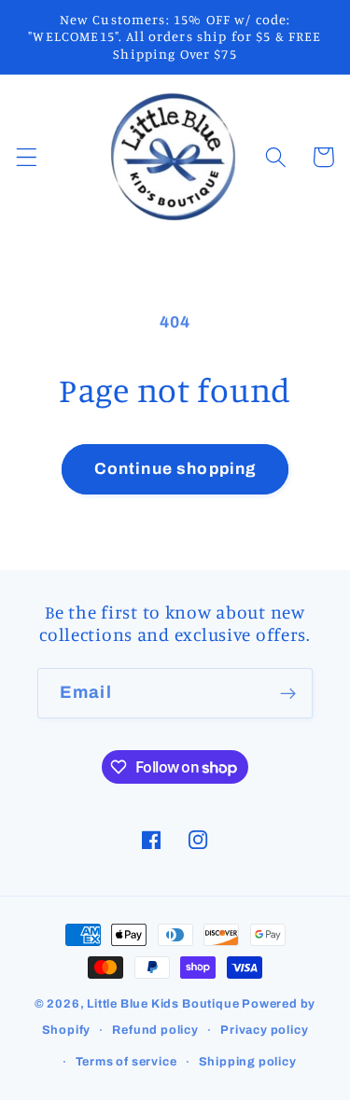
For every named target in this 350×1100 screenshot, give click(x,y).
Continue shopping (175, 469)
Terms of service (126, 1061)
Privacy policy (264, 1030)
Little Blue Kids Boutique (163, 1003)
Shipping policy (248, 1061)
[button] (26, 157)
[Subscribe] (288, 693)
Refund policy (155, 1030)
